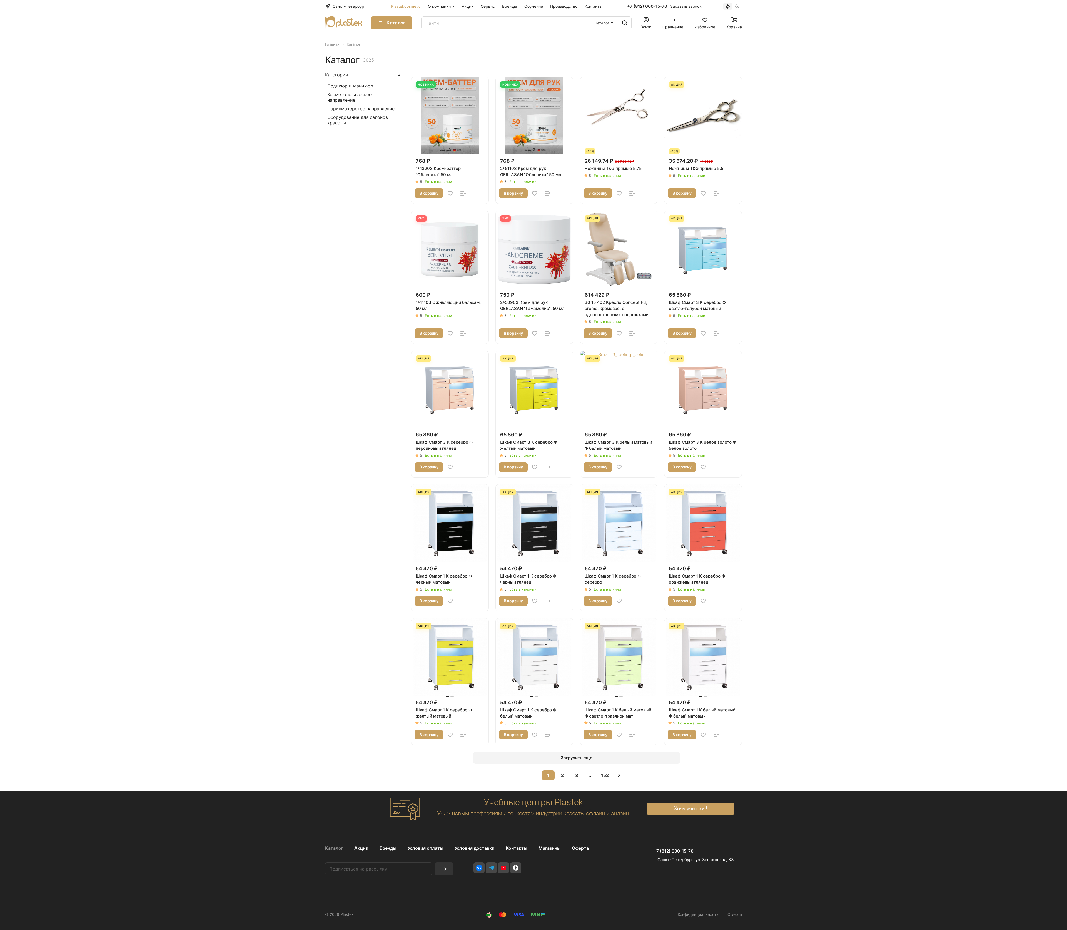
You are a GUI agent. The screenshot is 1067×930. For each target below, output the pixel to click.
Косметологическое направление (349, 97)
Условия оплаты (425, 848)
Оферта (580, 848)
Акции (361, 848)
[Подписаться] (444, 868)
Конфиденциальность (698, 914)
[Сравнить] (463, 193)
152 (605, 775)
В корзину (428, 193)
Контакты (516, 848)
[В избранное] (450, 193)
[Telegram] (491, 867)
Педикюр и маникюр (350, 86)
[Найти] (625, 22)
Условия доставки (475, 848)
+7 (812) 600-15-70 (647, 6)
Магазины (550, 848)
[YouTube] (503, 867)
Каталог (334, 848)
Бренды (388, 848)
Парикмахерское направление (361, 108)
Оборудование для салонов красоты (357, 120)
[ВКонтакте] (479, 867)
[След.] (619, 775)
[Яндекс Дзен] (515, 867)
